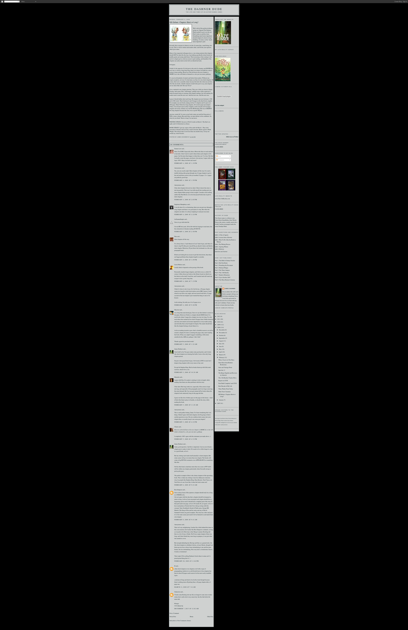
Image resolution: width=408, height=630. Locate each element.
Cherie (176, 427)
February (221, 357)
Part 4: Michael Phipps (221, 268)
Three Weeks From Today (225, 389)
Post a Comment (174, 613)
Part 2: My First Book (221, 263)
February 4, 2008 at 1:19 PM (185, 163)
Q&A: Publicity (219, 249)
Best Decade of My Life (225, 386)
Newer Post (173, 616)
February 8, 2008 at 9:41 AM (185, 520)
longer (198, 595)
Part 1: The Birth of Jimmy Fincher (225, 260)
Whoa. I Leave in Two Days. (226, 360)
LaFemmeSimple (179, 219)
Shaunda (176, 377)
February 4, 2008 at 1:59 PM (185, 180)
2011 (219, 319)
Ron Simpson (178, 490)
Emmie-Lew (177, 149)
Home (191, 616)
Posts (219, 156)
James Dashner (178, 349)
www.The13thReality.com (222, 199)
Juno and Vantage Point (225, 367)
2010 (219, 322)
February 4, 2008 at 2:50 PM (185, 231)
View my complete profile (224, 307)
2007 (219, 403)
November (222, 333)
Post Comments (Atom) (184, 621)
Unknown (177, 592)
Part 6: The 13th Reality (222, 273)
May (220, 349)
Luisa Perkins (178, 264)
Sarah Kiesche (223, 418)
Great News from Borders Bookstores (225, 364)
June (220, 346)
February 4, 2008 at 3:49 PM (185, 260)
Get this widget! (219, 105)
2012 (219, 316)
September (222, 338)
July (220, 344)
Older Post (210, 616)
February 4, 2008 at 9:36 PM (185, 305)
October (221, 335)
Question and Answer (221, 251)
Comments (221, 160)
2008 (219, 327)
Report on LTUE (223, 381)
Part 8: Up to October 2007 (222, 277)
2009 (219, 325)
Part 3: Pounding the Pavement (224, 265)
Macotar (176, 310)
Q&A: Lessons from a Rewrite (223, 237)
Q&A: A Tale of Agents (221, 235)
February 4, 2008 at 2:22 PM (185, 214)
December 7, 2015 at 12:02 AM (186, 609)
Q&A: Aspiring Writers (221, 247)
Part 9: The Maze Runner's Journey (225, 280)
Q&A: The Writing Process (222, 244)
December (222, 330)
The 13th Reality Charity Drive (227, 378)
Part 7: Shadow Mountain (222, 275)
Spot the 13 (221, 370)
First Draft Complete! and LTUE (227, 383)
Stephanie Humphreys (180, 204)
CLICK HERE (219, 147)
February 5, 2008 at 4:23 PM (185, 422)
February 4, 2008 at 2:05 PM (185, 200)
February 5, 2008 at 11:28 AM (186, 405)
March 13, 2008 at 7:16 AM (185, 587)
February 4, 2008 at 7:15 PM (185, 281)
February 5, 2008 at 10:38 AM (186, 372)
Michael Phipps (218, 420)
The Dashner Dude (204, 9)
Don (175, 236)
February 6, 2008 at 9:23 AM (185, 485)
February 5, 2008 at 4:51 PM (185, 439)
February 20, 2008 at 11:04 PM (186, 561)
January (221, 400)
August (221, 341)
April (220, 352)
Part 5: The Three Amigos (222, 270)
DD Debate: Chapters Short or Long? (184, 22)
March (221, 355)
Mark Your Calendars (224, 392)
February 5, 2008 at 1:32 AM (185, 344)
